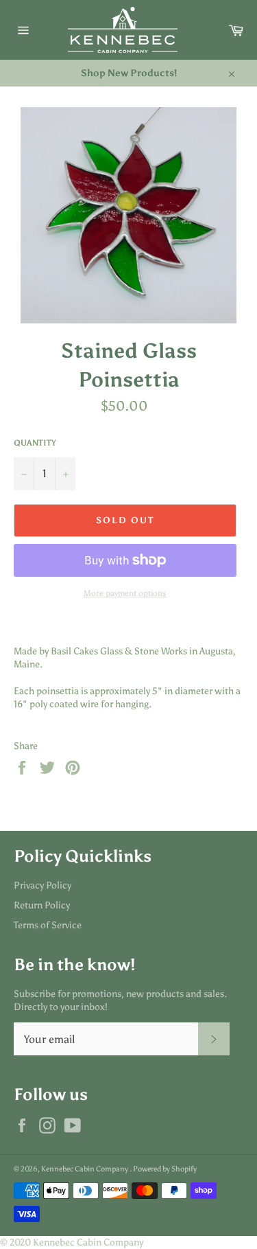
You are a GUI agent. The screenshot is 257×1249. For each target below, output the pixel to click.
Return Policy (42, 905)
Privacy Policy (42, 885)
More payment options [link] (125, 593)
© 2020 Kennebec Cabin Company (71, 1242)
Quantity (35, 443)
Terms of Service (48, 925)
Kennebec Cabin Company (85, 1168)
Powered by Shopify (165, 1168)
